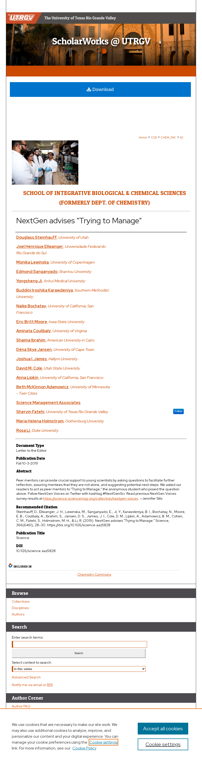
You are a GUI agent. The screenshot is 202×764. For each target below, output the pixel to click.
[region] (101, 736)
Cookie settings (103, 742)
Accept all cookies (163, 728)
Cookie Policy (84, 748)
